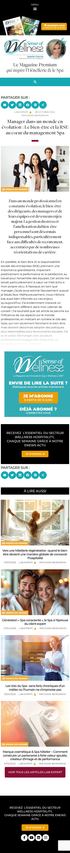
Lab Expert (26, 562)
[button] (35, 8)
